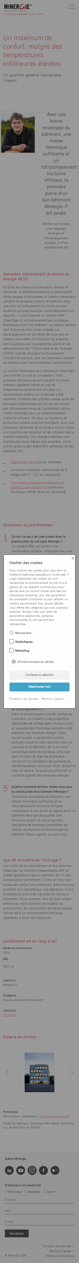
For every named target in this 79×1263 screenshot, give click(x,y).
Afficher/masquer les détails (35, 661)
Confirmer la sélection (39, 675)
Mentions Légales (52, 699)
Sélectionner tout (39, 686)
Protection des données (24, 699)
